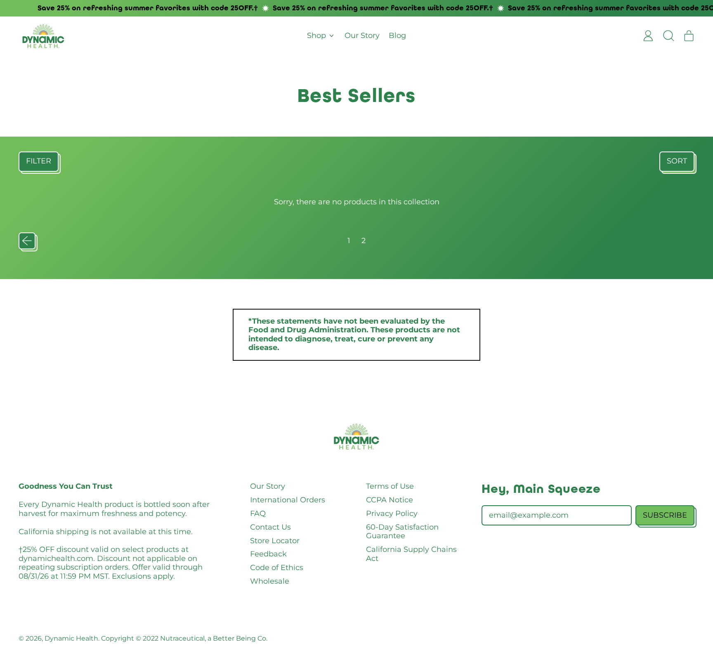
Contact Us (270, 527)
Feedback (268, 553)
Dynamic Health (71, 638)
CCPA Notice (389, 499)
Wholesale (269, 581)
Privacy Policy (392, 513)
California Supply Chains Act (411, 554)
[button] (668, 35)
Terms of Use (390, 486)
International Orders (287, 499)
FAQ (258, 513)
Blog (397, 35)
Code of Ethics (276, 567)
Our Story (362, 35)
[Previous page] (27, 240)
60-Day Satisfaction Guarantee (402, 532)
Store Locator (275, 540)
